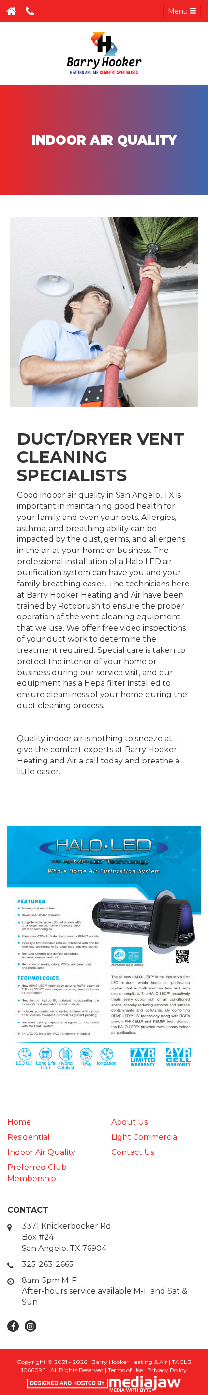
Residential (28, 1137)
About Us (129, 1122)
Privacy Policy (167, 1370)
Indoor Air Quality (41, 1152)
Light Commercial (145, 1137)
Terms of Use (125, 1370)
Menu (179, 11)
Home (19, 1122)
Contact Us (132, 1152)
